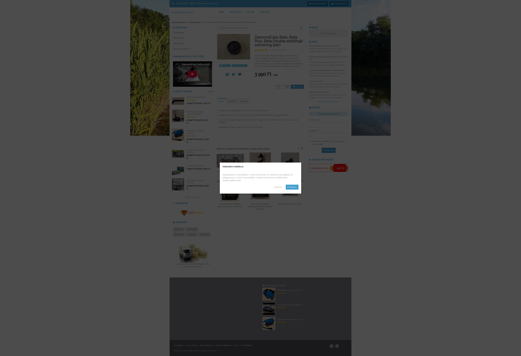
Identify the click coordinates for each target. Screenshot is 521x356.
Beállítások (278, 187)
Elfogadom (293, 187)
